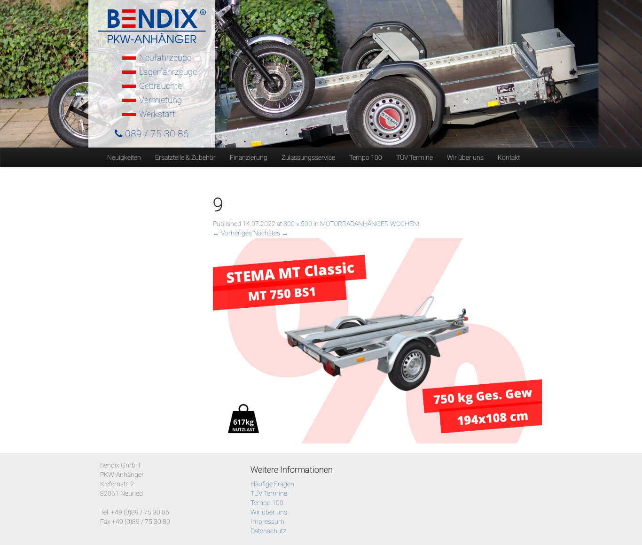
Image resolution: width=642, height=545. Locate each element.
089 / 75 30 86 (156, 134)
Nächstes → (270, 233)
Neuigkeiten (124, 157)
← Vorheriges (232, 233)
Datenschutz (268, 531)
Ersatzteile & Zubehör (185, 157)
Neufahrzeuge (165, 57)
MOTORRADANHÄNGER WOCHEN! (369, 223)
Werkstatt (157, 114)
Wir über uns (465, 157)
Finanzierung (248, 157)
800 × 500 (297, 223)
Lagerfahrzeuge (168, 72)
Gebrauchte (160, 86)
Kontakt (509, 157)
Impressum (267, 521)
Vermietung (160, 100)
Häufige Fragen (272, 484)
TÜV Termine (414, 157)
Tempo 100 (365, 157)
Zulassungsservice (308, 157)
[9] (377, 339)
